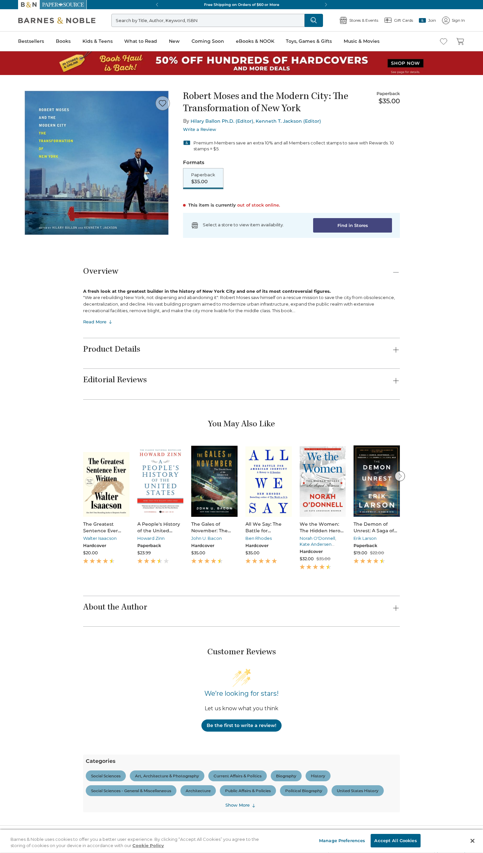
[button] (241, 426)
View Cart (464, 813)
